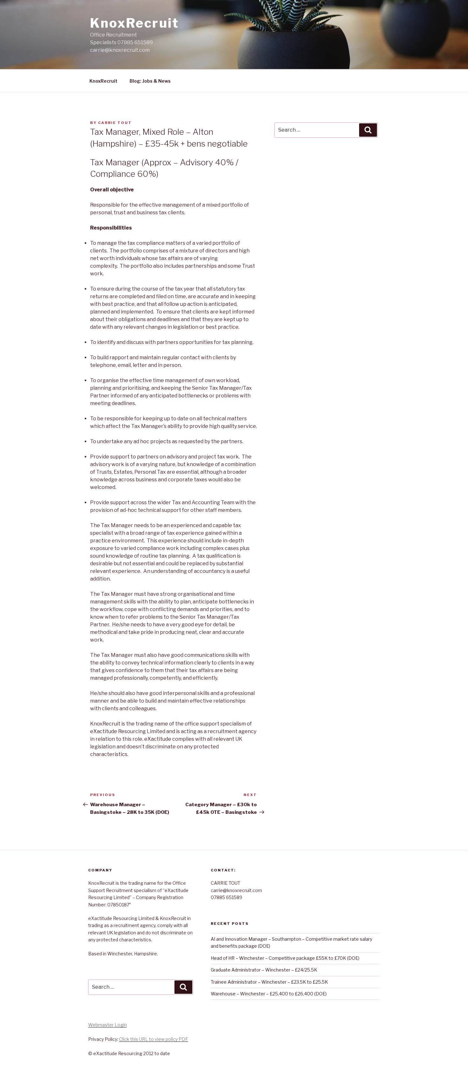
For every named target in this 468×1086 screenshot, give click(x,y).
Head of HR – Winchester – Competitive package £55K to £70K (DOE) (285, 958)
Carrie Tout (115, 122)
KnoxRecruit (134, 23)
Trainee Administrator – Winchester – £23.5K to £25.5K (269, 982)
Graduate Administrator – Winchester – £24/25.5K (264, 970)
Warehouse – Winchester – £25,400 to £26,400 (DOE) (269, 993)
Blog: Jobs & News (150, 81)
